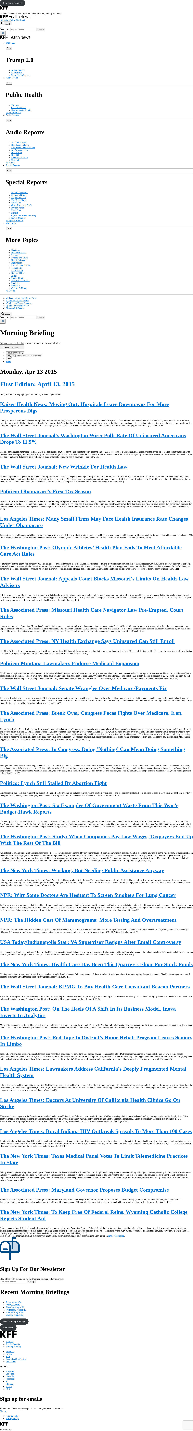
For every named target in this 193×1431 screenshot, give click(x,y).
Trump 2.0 (10, 43)
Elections (15, 250)
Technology (16, 268)
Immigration (16, 263)
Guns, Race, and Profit (21, 205)
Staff (8, 1356)
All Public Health (13, 112)
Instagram (10, 1371)
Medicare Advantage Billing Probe (21, 298)
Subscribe (4, 20)
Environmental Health (21, 110)
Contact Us (11, 1361)
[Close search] (3, 33)
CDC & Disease (18, 107)
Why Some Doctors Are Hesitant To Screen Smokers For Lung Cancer (88, 895)
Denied (14, 213)
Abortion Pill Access (15, 308)
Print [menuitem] (9, 359)
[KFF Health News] (15, 17)
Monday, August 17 (14, 1315)
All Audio (10, 162)
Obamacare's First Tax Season (45, 491)
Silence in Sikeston (19, 157)
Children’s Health (19, 288)
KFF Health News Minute (23, 147)
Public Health (12, 78)
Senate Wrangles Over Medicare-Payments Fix (83, 688)
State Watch (16, 72)
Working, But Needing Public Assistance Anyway (82, 870)
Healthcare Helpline (20, 145)
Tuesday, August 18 (14, 1312)
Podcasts (9, 1341)
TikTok (9, 1386)
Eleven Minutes (18, 218)
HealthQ (15, 155)
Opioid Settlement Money (17, 305)
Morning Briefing (13, 1346)
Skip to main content (12, 3)
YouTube (10, 1374)
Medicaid (15, 285)
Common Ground (19, 195)
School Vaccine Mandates (17, 300)
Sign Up (31, 1282)
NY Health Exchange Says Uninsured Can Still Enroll (87, 641)
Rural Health (17, 270)
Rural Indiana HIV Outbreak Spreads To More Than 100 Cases (96, 1131)
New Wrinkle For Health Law (63, 467)
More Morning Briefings (14, 1321)
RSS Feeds (8, 1327)
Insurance (15, 255)
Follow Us (14, 20)
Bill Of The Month (19, 192)
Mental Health (17, 278)
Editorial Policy (12, 1416)
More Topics (11, 223)
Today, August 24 (13, 1302)
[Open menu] (1, 27)
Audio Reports (12, 115)
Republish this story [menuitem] (15, 353)
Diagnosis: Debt (18, 197)
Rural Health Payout (20, 75)
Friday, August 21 (14, 1305)
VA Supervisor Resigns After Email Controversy (90, 942)
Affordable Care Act (20, 280)
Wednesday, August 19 (16, 1310)
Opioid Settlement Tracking (23, 215)
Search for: (5, 29)
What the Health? (19, 142)
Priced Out (16, 202)
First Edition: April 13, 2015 (37, 384)
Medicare (15, 283)
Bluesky (9, 1384)
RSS (8, 1389)
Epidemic (15, 160)
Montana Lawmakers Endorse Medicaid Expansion (69, 663)
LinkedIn (10, 1376)
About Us (10, 1351)
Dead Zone (16, 210)
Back (9, 48)
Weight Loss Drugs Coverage (19, 303)
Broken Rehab (17, 208)
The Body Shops (18, 200)
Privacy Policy (12, 1418)
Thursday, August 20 (15, 1307)
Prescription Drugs (19, 257)
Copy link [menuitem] (10, 356)
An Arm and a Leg (19, 150)
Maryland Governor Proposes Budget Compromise (84, 1190)
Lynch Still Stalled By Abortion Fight (53, 783)
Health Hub (16, 152)
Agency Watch (18, 70)
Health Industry (18, 260)
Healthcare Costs (18, 252)
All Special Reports (14, 220)
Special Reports (13, 165)
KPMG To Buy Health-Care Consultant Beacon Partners (95, 987)
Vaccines (15, 105)
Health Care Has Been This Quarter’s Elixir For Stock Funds (96, 964)
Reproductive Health (20, 265)
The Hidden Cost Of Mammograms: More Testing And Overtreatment (88, 920)
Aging (14, 275)
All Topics (10, 291)
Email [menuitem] (8, 361)
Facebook (10, 1379)
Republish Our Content (16, 1359)
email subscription (116, 1236)
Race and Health (18, 273)
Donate (22, 20)
